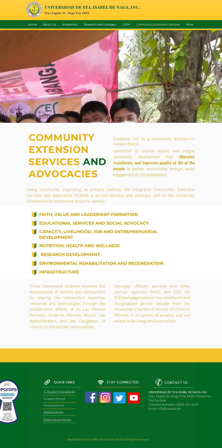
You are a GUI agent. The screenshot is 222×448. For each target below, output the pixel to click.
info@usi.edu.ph (169, 409)
